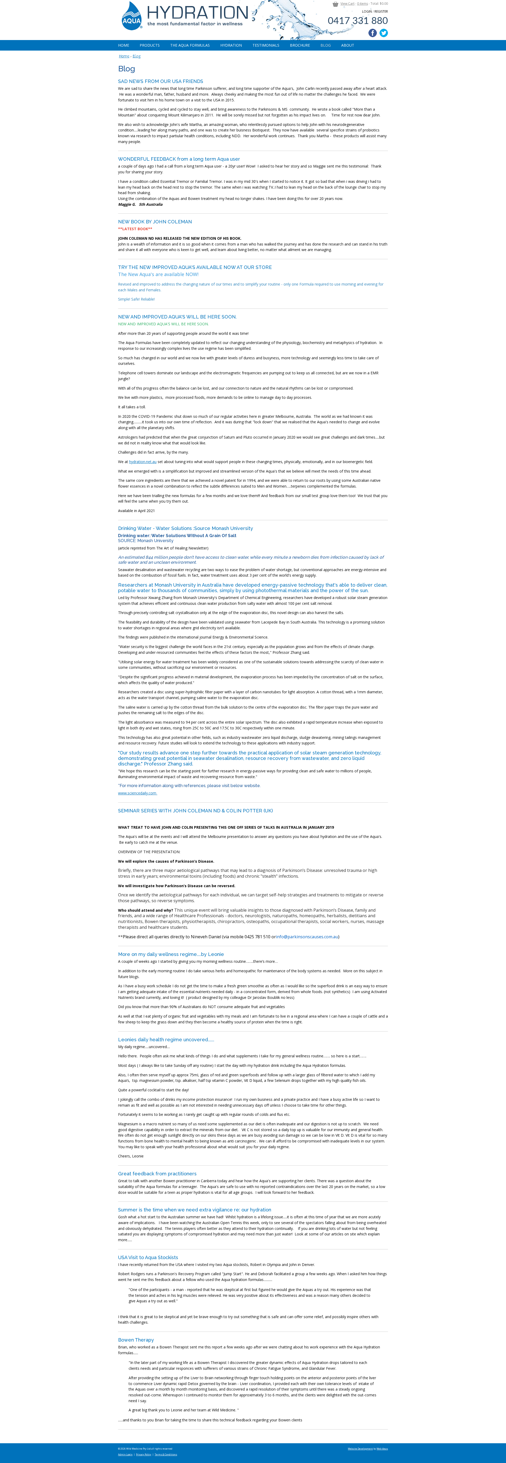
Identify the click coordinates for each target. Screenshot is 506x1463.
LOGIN (367, 11)
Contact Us (135, 55)
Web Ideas (382, 1448)
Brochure (300, 45)
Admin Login (125, 1454)
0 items (362, 3)
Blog (325, 45)
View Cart (347, 3)
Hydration (231, 45)
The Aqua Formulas (190, 45)
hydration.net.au (143, 461)
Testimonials (265, 45)
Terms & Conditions (166, 1454)
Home (123, 45)
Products (150, 45)
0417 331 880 (358, 21)
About (347, 45)
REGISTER (381, 11)
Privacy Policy (143, 1454)
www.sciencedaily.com (137, 793)
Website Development (360, 1448)
